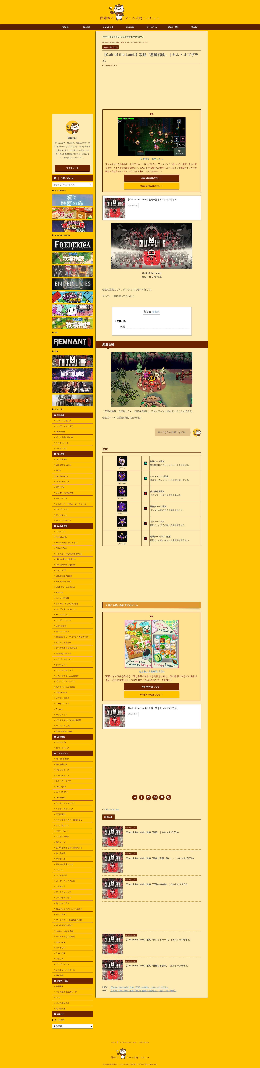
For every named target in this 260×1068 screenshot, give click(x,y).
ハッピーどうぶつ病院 (65, 936)
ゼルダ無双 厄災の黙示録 (66, 648)
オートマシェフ (62, 703)
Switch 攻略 (108, 27)
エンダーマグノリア (64, 426)
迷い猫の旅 (60, 1008)
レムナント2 (61, 448)
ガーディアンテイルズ (65, 881)
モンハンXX (61, 742)
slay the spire (62, 476)
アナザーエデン (62, 964)
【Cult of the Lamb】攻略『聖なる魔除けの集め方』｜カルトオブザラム (143, 990)
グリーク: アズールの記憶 (67, 603)
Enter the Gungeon (64, 731)
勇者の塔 (60, 975)
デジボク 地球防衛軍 (65, 492)
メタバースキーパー (64, 659)
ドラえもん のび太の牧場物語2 (69, 553)
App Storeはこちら (150, 178)
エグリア (60, 958)
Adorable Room (62, 759)
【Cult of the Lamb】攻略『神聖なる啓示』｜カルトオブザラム (156, 965)
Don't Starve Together (65, 565)
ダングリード (61, 664)
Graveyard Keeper (64, 576)
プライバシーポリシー (127, 1042)
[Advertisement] (151, 87)
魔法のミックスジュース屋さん (69, 909)
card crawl (60, 942)
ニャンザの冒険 (62, 598)
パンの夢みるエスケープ (66, 992)
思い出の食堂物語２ (64, 925)
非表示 (155, 311)
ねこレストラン (62, 903)
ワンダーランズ (62, 481)
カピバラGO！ (62, 792)
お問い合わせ (144, 1042)
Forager (59, 709)
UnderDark (61, 797)
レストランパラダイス (65, 970)
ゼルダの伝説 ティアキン (66, 542)
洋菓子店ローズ (62, 770)
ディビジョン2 (62, 509)
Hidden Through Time (65, 559)
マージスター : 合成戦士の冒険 (69, 920)
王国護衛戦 (60, 814)
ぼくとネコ (60, 947)
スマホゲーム (151, 27)
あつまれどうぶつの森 (65, 687)
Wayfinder (60, 432)
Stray (58, 470)
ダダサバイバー (62, 831)
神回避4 (59, 986)
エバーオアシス (62, 748)
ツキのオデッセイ (63, 897)
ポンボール (60, 859)
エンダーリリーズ (63, 620)
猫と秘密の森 (61, 764)
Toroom (59, 592)
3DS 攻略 (130, 27)
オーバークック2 (63, 726)
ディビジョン (61, 515)
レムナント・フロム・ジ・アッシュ (71, 504)
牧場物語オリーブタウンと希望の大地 (72, 637)
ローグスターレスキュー (66, 609)
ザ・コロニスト (62, 614)
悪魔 (122, 326)
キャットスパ (61, 914)
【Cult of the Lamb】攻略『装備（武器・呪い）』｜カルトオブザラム (159, 858)
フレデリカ (60, 531)
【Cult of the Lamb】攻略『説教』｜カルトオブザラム (152, 832)
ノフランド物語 (62, 836)
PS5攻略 (65, 27)
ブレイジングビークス (65, 681)
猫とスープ (60, 842)
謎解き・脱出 (173, 27)
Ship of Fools (61, 548)
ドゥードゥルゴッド (64, 670)
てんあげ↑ (60, 886)
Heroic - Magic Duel (64, 931)
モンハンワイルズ (63, 420)
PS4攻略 (86, 27)
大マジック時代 (62, 698)
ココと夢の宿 (61, 875)
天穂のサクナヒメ (63, 653)
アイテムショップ (63, 892)
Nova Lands (61, 537)
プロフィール (72, 168)
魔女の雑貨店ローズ (64, 864)
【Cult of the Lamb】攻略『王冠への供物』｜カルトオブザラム (156, 884)
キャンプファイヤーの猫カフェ (69, 820)
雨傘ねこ (195, 27)
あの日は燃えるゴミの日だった (69, 847)
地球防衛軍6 (61, 459)
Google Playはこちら (150, 186)
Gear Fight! (61, 786)
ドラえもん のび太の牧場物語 (68, 720)
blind (58, 997)
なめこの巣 (60, 953)
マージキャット (62, 775)
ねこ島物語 (60, 853)
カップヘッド (61, 714)
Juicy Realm (61, 692)
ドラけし (60, 870)
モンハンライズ (62, 631)
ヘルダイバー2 (62, 443)
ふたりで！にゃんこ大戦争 (67, 676)
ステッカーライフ (63, 781)
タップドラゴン (62, 825)
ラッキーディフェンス (65, 803)
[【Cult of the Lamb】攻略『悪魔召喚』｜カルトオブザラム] (155, 797)
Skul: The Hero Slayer (65, 587)
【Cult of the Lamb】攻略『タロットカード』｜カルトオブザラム (157, 939)
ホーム (113, 1042)
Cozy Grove (61, 626)
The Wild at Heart (63, 581)
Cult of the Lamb (112, 809)
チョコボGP (61, 570)
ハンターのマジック (64, 809)
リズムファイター (63, 642)
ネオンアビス (61, 498)
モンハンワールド (63, 520)
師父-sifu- (60, 487)
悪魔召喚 (121, 321)
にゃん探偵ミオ (62, 1003)
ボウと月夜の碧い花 (64, 437)
